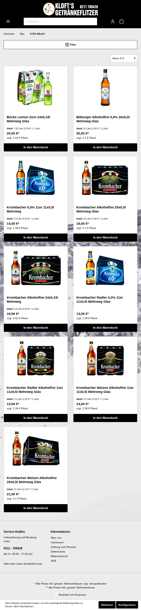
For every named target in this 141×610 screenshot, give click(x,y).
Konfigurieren (127, 604)
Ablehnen (107, 604)
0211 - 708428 (13, 548)
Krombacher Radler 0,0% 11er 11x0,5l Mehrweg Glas (99, 299)
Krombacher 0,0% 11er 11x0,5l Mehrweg (30, 209)
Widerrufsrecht (59, 556)
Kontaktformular (33, 563)
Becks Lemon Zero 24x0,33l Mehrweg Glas (28, 119)
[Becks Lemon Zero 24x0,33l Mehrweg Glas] (36, 87)
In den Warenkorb (36, 147)
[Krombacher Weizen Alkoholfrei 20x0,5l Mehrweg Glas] (36, 448)
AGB (53, 560)
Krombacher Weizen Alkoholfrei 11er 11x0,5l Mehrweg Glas (105, 390)
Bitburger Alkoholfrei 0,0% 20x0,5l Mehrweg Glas (103, 119)
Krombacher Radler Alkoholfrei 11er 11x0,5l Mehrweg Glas (35, 390)
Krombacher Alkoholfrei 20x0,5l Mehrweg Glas (101, 209)
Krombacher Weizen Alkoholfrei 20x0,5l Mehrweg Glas (32, 480)
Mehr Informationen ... (24, 606)
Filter (72, 44)
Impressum (57, 542)
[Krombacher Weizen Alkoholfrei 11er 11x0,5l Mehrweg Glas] (105, 358)
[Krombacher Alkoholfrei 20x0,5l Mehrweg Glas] (105, 177)
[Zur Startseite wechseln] (70, 9)
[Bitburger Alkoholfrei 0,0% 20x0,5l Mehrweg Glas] (105, 87)
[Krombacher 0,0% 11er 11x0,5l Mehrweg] (36, 177)
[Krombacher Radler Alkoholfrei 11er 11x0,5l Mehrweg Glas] (36, 358)
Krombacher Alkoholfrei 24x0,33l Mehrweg (32, 299)
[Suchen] (92, 21)
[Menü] (8, 21)
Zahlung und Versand (63, 546)
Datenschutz (58, 551)
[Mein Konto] (112, 21)
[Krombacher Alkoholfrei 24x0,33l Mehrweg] (36, 267)
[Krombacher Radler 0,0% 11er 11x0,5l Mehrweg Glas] (105, 267)
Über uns (56, 537)
